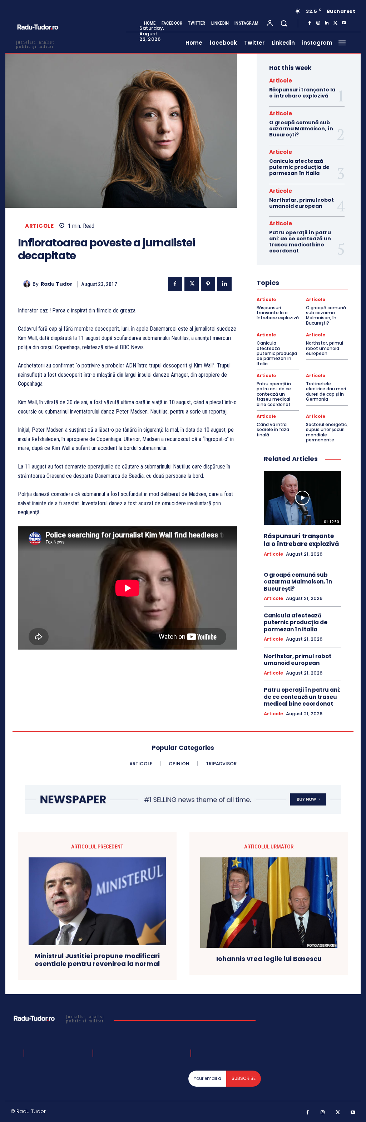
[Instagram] (318, 23)
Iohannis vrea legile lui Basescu (269, 959)
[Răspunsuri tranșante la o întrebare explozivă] (302, 498)
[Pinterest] (208, 284)
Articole (39, 226)
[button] (283, 23)
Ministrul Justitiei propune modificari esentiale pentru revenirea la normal (97, 959)
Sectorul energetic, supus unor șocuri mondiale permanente (327, 432)
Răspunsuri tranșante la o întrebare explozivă (302, 92)
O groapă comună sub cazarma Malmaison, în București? (301, 128)
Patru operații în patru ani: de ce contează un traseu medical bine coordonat (300, 241)
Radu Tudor (57, 284)
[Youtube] (344, 23)
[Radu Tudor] (28, 283)
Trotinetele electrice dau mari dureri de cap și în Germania (326, 391)
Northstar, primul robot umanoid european (301, 203)
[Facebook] (309, 23)
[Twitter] (335, 23)
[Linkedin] (326, 23)
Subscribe (244, 1078)
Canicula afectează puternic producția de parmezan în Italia (299, 167)
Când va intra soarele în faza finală (273, 429)
